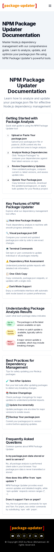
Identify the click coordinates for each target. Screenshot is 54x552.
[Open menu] (50, 5)
